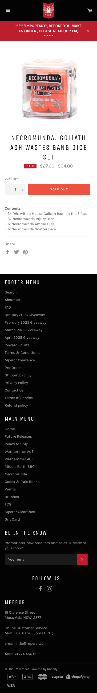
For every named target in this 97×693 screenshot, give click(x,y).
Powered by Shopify (44, 669)
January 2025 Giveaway (25, 315)
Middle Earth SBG (20, 466)
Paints (10, 489)
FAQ (8, 307)
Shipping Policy (18, 375)
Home (10, 429)
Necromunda (16, 474)
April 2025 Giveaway (22, 337)
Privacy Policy (16, 382)
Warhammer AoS (19, 451)
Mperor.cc (22, 669)
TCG (8, 504)
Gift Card (12, 519)
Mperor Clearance (20, 360)
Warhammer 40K (19, 459)
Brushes (12, 496)
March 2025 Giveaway (23, 330)
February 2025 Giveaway (25, 322)
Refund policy (16, 405)
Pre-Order (13, 367)
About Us (12, 300)
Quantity (11, 178)
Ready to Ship (16, 444)
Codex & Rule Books (22, 481)
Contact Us (14, 390)
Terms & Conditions (22, 352)
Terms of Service (19, 397)
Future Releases (18, 436)
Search (11, 292)
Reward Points (17, 345)
